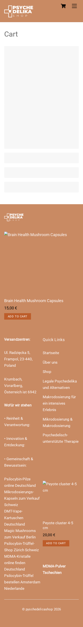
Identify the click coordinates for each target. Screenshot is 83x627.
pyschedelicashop (39, 609)
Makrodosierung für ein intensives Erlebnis (59, 403)
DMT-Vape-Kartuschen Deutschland (14, 517)
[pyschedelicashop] (20, 16)
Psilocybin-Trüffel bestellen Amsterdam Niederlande (22, 582)
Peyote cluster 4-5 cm (58, 525)
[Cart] (63, 6)
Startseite (51, 353)
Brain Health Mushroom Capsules (33, 301)
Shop (47, 371)
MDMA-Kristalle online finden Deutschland (17, 562)
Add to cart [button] (17, 316)
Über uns (50, 362)
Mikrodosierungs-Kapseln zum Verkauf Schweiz (22, 498)
